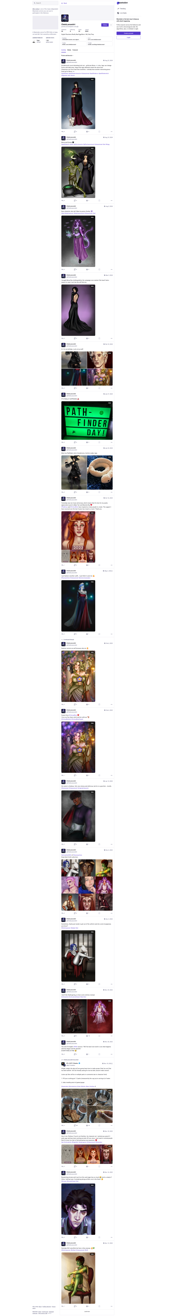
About (40, 1306)
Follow (105, 25)
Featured (75, 50)
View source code (42, 1313)
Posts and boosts (66, 55)
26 (62, 31)
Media (69, 50)
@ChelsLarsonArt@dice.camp (69, 26)
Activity (63, 50)
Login (128, 37)
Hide (92, 79)
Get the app (45, 1311)
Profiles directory (46, 1306)
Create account (128, 33)
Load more (87, 1311)
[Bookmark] (99, 132)
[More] (111, 132)
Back (65, 3)
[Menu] (111, 25)
